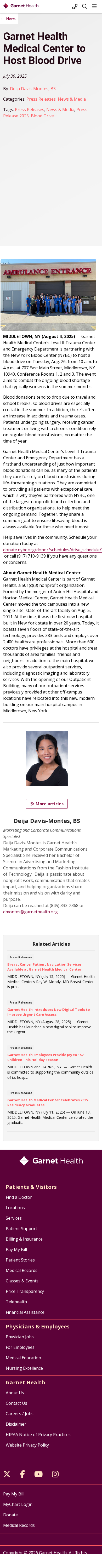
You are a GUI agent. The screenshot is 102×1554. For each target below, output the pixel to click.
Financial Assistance (25, 1312)
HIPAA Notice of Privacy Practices (38, 1434)
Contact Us (16, 1403)
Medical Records (21, 1270)
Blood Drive (42, 116)
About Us (15, 1393)
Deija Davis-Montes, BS (33, 88)
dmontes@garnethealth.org (30, 912)
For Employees (20, 1347)
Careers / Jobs (19, 1414)
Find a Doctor (19, 1197)
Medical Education (23, 1358)
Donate (10, 1515)
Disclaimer (16, 1424)
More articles (48, 804)
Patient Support (21, 1228)
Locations (15, 1208)
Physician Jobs (20, 1337)
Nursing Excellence (24, 1368)
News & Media (72, 99)
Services (14, 1218)
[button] (95, 6)
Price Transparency (25, 1291)
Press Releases (41, 99)
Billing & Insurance (24, 1239)
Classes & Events (22, 1281)
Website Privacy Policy (27, 1445)
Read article (51, 975)
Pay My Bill (16, 1249)
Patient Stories (20, 1260)
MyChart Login (17, 1504)
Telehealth (16, 1302)
